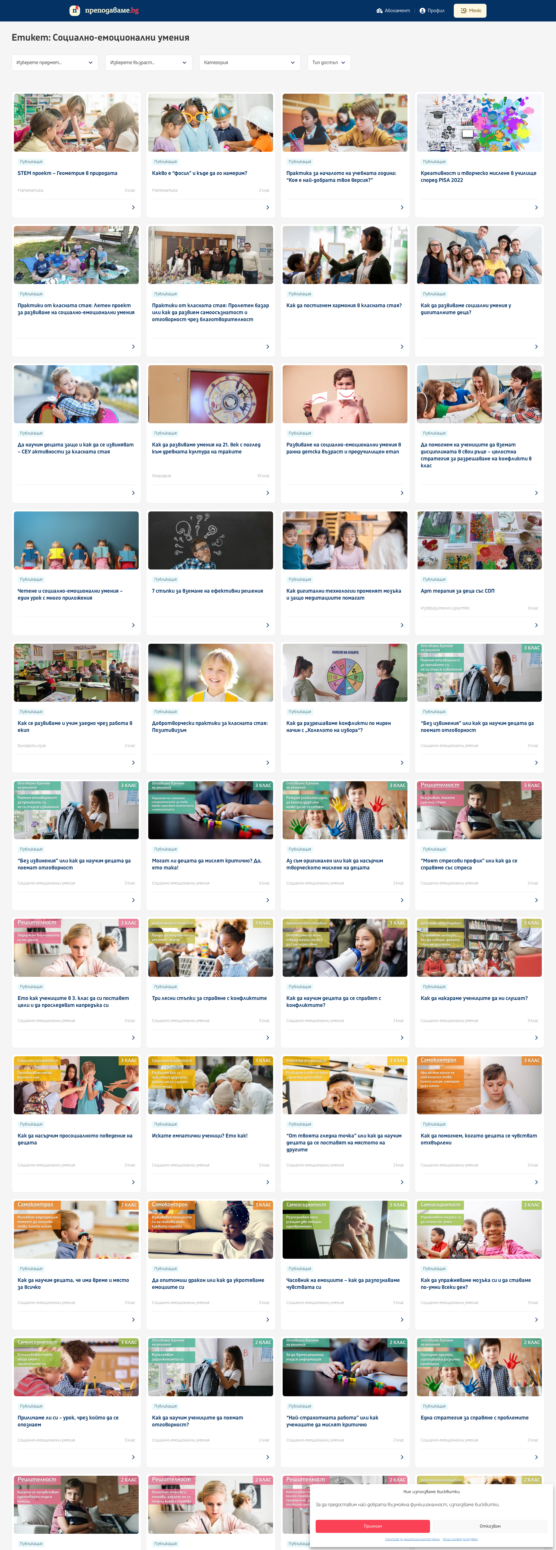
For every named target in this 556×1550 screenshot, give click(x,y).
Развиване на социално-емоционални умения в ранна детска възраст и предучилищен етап (343, 448)
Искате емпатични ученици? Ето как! (200, 1136)
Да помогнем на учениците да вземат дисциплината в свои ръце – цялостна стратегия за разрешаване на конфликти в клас (476, 455)
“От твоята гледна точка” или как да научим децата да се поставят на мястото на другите (344, 1143)
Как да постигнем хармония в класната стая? (344, 305)
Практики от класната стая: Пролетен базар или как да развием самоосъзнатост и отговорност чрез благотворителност (210, 312)
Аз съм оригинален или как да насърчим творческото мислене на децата (334, 864)
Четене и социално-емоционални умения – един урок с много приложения (70, 594)
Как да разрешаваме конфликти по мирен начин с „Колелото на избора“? (338, 727)
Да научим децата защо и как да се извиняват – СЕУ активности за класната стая (76, 448)
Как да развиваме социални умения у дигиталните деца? (466, 309)
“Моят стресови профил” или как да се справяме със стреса (469, 864)
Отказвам (490, 1526)
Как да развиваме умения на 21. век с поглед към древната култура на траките (206, 448)
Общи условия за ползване (460, 1539)
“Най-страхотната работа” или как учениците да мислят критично (332, 1421)
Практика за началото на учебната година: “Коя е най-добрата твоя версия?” (341, 177)
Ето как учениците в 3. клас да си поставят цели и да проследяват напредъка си (73, 1002)
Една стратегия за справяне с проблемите (475, 1418)
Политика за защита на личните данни (412, 1539)
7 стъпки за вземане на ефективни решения (207, 591)
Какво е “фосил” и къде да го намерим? (199, 173)
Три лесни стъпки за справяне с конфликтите (209, 998)
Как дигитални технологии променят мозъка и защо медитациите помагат (343, 594)
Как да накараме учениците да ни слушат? (474, 998)
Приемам (373, 1526)
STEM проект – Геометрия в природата (68, 173)
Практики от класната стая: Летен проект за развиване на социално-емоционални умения (76, 309)
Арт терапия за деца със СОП (458, 591)
